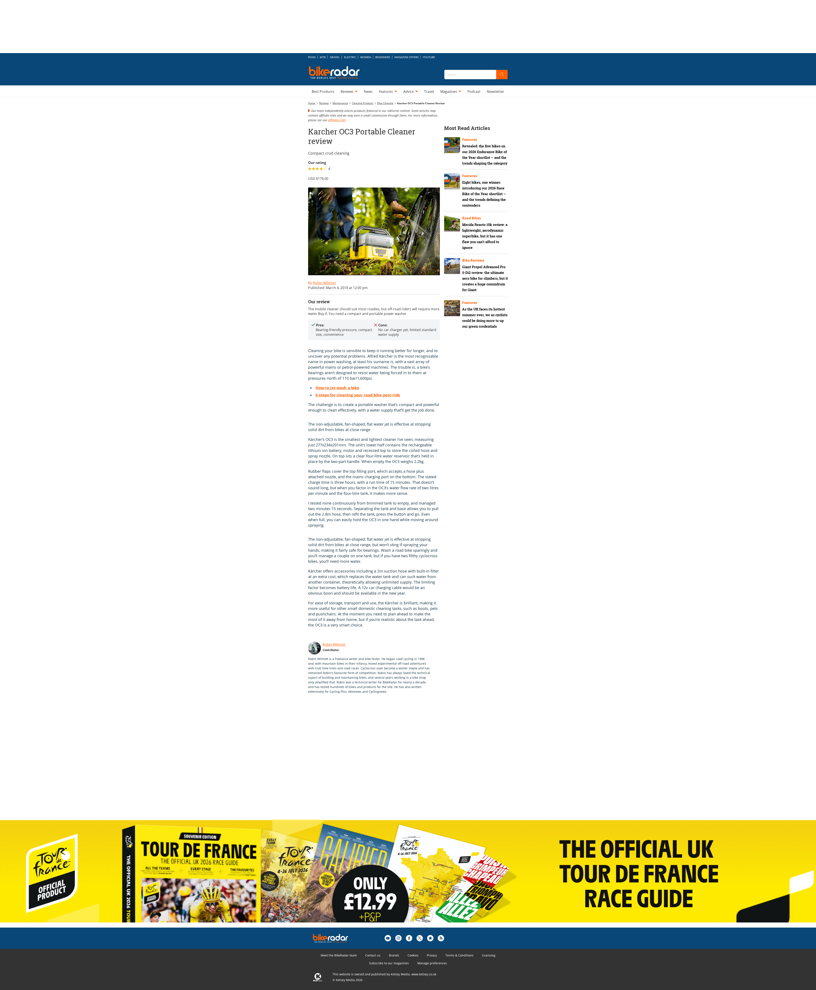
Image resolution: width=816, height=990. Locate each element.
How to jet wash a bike (337, 387)
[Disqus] (378, 761)
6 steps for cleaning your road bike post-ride (358, 395)
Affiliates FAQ (337, 120)
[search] (502, 74)
